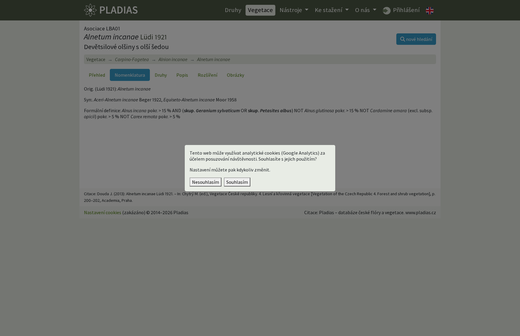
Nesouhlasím (205, 182)
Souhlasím (237, 182)
